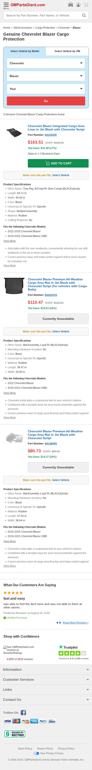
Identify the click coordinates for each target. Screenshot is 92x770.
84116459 (51, 134)
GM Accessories (22, 27)
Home (6, 27)
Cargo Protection (45, 27)
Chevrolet (64, 27)
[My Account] (78, 4)
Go (46, 101)
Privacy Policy (66, 748)
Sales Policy (25, 748)
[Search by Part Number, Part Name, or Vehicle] (84, 15)
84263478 (51, 295)
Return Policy (45, 748)
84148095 (51, 443)
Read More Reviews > (76, 622)
